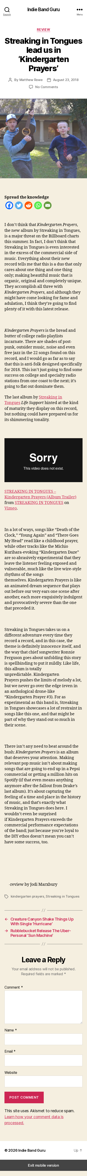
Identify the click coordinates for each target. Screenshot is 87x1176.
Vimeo (10, 508)
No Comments (46, 87)
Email (10, 1051)
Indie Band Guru (43, 9)
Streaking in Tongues (62, 896)
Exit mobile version (43, 1165)
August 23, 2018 (66, 80)
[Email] (47, 206)
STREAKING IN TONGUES (39, 502)
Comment (13, 987)
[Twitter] (18, 206)
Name (10, 1030)
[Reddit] (28, 206)
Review (43, 29)
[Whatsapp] (38, 206)
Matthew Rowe (31, 80)
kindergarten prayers (27, 896)
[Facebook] (9, 206)
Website (10, 1073)
